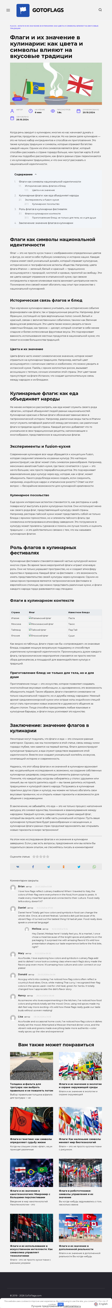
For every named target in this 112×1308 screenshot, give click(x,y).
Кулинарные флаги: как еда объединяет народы (49, 195)
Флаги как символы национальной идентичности (50, 181)
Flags (13, 26)
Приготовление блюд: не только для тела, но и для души (64, 217)
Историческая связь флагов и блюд (45, 186)
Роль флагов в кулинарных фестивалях (43, 209)
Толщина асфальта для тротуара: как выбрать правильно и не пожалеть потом (31, 1087)
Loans (17, 99)
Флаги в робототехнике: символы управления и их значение (76, 1194)
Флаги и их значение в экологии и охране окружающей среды (80, 1086)
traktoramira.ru (72, 1306)
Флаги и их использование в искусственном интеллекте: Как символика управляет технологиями (31, 1251)
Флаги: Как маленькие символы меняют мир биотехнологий (80, 1141)
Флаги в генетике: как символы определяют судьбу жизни (31, 1141)
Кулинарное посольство (46, 204)
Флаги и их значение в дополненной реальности (76, 1247)
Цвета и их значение (43, 190)
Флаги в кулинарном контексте (43, 213)
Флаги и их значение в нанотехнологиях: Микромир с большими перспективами (30, 1194)
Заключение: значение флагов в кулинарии (46, 223)
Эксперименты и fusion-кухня (42, 200)
